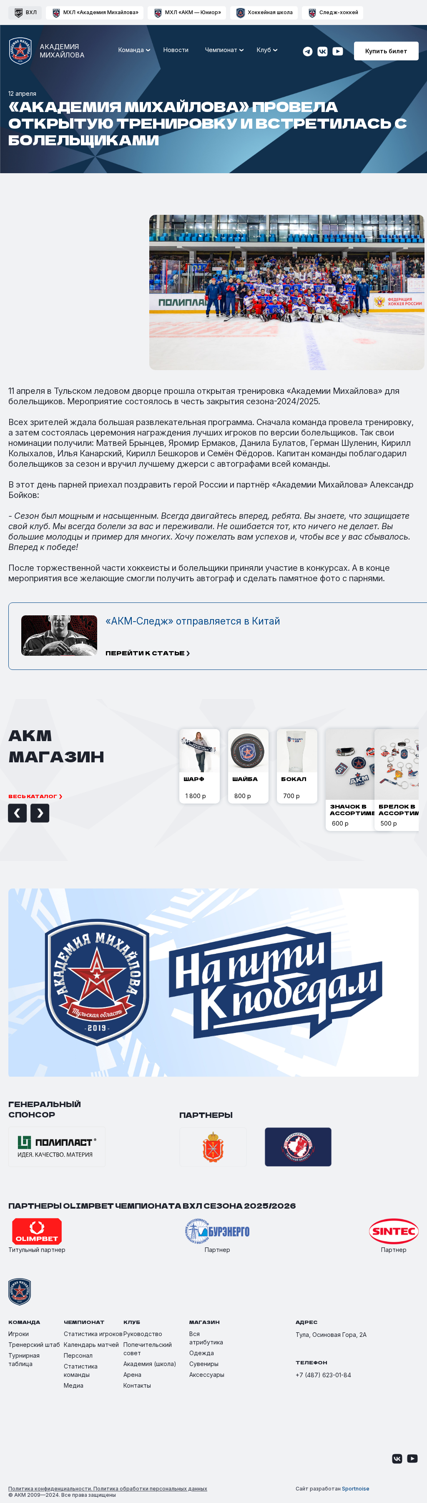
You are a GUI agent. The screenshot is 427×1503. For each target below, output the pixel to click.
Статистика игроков (93, 1333)
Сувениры (204, 1363)
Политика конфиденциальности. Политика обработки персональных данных (107, 1489)
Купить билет (386, 51)
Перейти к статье (145, 653)
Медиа (73, 1385)
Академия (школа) (149, 1363)
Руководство (142, 1333)
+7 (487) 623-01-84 (323, 1375)
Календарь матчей (91, 1344)
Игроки (18, 1333)
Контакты (137, 1385)
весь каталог (32, 796)
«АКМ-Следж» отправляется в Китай (192, 621)
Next (30, 813)
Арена (132, 1374)
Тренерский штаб (34, 1344)
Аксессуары (206, 1374)
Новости (175, 49)
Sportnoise (355, 1489)
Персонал (78, 1355)
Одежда (201, 1352)
